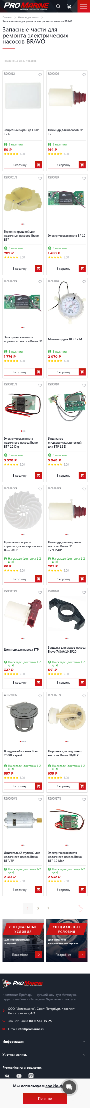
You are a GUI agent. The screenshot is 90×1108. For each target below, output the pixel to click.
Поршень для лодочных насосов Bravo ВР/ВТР (65, 753)
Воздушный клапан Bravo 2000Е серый (21, 753)
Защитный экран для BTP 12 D (21, 132)
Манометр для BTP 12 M (65, 339)
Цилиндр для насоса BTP (21, 649)
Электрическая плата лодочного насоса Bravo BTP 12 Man (65, 857)
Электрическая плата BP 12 (67, 235)
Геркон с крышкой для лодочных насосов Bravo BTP (21, 235)
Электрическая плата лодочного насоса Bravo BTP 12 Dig (21, 442)
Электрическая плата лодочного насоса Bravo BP (23, 339)
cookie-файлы (60, 1085)
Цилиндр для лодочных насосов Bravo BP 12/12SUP (65, 546)
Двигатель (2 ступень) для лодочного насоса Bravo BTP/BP (22, 857)
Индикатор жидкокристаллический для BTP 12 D (65, 442)
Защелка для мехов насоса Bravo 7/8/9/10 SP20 (67, 649)
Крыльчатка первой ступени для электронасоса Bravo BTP (23, 546)
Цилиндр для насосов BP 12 (65, 132)
